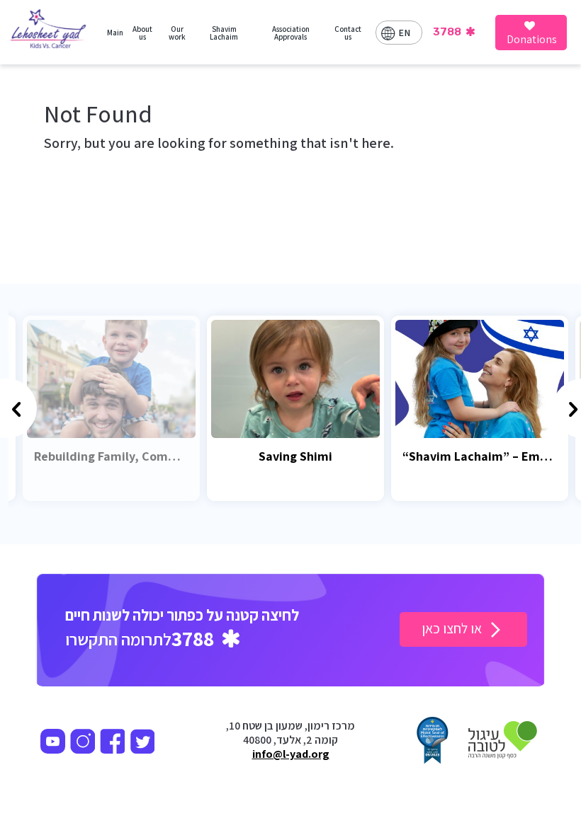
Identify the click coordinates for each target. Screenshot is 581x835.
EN (404, 32)
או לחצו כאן (453, 628)
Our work (177, 33)
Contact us (347, 33)
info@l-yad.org (290, 754)
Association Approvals (291, 33)
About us (142, 33)
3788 (448, 31)
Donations (532, 39)
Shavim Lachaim (224, 33)
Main (115, 33)
